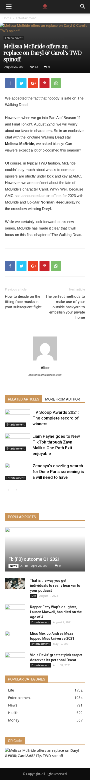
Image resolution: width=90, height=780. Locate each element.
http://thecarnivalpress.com (45, 374)
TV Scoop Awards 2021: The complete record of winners (55, 418)
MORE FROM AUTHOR (62, 399)
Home (6, 18)
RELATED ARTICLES (23, 399)
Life (34, 596)
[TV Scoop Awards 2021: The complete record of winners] (17, 418)
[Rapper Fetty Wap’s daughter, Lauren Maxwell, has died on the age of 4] (15, 612)
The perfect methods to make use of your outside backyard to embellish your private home (65, 307)
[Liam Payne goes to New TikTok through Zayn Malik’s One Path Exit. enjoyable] (17, 442)
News (13, 566)
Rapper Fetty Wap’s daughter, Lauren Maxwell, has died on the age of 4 (56, 612)
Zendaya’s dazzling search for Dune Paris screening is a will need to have (58, 471)
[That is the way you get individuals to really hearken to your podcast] (15, 583)
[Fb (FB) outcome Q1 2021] (45, 549)
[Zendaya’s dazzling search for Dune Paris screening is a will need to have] (17, 471)
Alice (45, 367)
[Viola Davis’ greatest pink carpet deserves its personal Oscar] (15, 660)
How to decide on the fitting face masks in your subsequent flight (23, 301)
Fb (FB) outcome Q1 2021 (34, 559)
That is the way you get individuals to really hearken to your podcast (55, 585)
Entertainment (26, 18)
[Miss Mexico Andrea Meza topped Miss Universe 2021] (15, 638)
